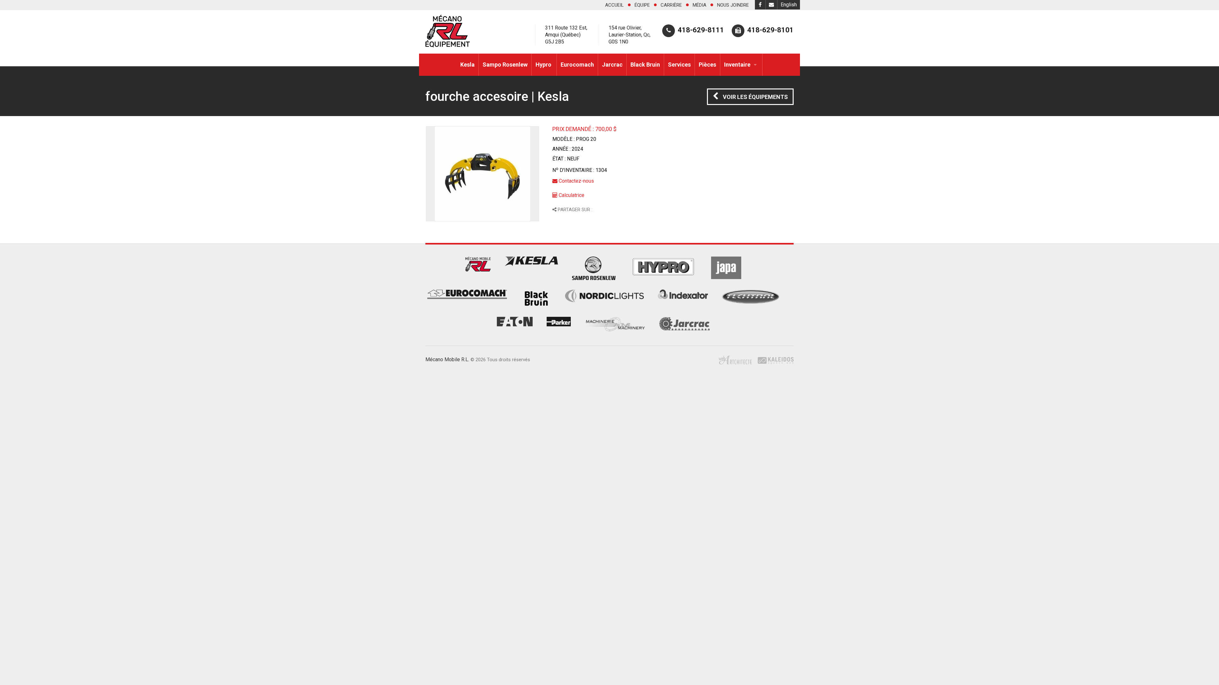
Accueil (614, 5)
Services (679, 64)
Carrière (671, 5)
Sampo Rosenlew (505, 64)
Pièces (707, 64)
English (789, 5)
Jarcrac (612, 64)
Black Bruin (645, 64)
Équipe (642, 5)
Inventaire (737, 64)
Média (699, 5)
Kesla (467, 64)
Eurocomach (577, 64)
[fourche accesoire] (482, 173)
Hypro (544, 64)
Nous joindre (733, 5)
